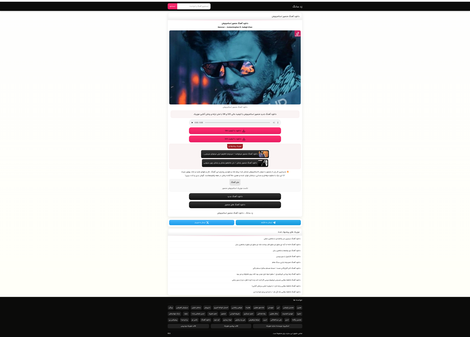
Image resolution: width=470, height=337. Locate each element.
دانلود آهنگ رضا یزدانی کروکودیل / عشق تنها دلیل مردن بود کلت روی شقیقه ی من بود (268, 274)
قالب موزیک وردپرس (188, 326)
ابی (278, 307)
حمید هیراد (213, 313)
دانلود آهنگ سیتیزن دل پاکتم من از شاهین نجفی (282, 238)
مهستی (270, 307)
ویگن (171, 307)
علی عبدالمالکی (276, 320)
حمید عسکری (248, 313)
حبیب (265, 320)
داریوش (207, 307)
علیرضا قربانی (235, 313)
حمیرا (299, 313)
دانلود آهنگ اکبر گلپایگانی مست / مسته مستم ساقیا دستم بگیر (276, 268)
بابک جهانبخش (174, 313)
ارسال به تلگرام (266, 222)
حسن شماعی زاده (198, 313)
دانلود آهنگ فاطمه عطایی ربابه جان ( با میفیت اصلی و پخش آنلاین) (276, 286)
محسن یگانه (296, 320)
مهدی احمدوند (287, 313)
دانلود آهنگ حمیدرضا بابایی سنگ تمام (286, 262)
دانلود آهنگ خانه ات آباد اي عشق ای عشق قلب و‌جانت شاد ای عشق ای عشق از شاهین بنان (267, 244)
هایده (248, 307)
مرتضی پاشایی (237, 307)
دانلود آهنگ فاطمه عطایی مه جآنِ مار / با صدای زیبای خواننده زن (276, 292)
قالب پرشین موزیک (231, 326)
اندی (287, 320)
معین (299, 307)
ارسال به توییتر (200, 222)
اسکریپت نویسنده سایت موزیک (277, 326)
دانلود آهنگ (205, 320)
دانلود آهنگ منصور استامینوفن (286, 16)
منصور (223, 313)
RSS (169, 333)
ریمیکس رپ (173, 320)
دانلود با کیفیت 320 (233, 138)
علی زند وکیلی (240, 320)
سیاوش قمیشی (182, 307)
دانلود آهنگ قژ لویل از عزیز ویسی (288, 256)
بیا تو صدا (184, 320)
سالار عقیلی (274, 313)
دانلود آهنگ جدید (235, 196)
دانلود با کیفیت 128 (233, 130)
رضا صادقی (261, 313)
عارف (186, 313)
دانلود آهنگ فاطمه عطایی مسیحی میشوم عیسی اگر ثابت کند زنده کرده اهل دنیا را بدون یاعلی (266, 280)
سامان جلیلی (196, 307)
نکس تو (195, 320)
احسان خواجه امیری (221, 307)
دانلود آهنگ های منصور (235, 204)
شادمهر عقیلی (259, 307)
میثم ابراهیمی (254, 320)
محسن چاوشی (288, 307)
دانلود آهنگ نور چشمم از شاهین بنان (286, 250)
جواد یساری (227, 320)
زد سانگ (297, 7)
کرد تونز (217, 320)
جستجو (172, 6)
